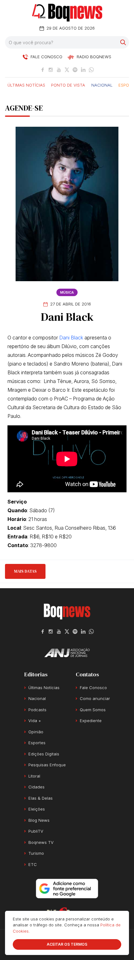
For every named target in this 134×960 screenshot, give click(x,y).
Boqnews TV (41, 842)
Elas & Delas (40, 798)
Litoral (34, 775)
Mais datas (25, 571)
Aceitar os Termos (67, 944)
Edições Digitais (43, 753)
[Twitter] (67, 69)
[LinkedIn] (83, 69)
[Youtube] (58, 69)
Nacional (101, 84)
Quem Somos (93, 709)
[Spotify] (75, 69)
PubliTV (35, 831)
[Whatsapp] (91, 69)
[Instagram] (50, 69)
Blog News (39, 820)
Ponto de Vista (68, 84)
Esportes (36, 742)
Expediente (91, 720)
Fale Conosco (93, 687)
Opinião (35, 731)
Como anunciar (95, 698)
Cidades (36, 786)
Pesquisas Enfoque (47, 764)
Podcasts (37, 709)
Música (67, 292)
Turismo (36, 853)
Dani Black (71, 337)
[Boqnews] (67, 12)
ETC (32, 864)
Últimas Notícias (26, 84)
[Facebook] (42, 69)
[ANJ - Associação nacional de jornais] (67, 652)
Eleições (36, 808)
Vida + (34, 720)
